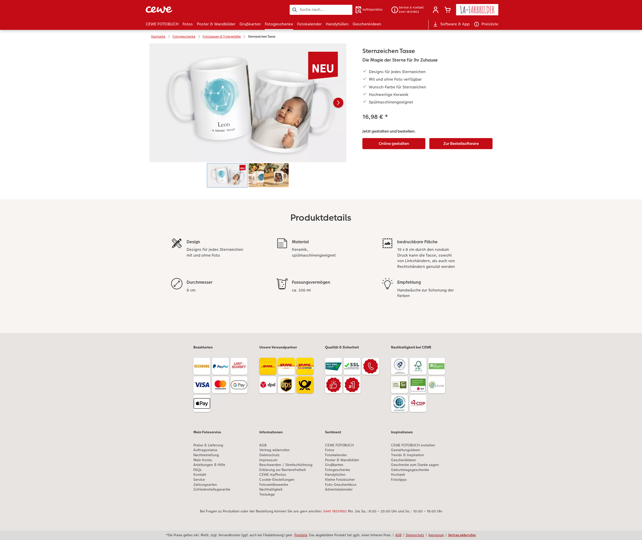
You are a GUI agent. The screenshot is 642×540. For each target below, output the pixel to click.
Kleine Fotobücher (340, 479)
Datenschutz (269, 455)
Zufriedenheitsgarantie (211, 489)
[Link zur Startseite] (195, 9)
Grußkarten (334, 464)
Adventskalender (339, 489)
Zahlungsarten (205, 484)
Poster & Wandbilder (342, 460)
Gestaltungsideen (405, 450)
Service (199, 479)
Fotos (329, 450)
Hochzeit (398, 474)
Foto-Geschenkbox (340, 484)
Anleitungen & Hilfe (209, 464)
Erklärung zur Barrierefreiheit (282, 469)
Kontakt (199, 474)
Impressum (268, 460)
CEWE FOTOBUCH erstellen (413, 445)
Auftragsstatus (205, 450)
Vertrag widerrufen (274, 450)
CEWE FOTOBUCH (339, 445)
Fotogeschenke (337, 469)
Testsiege (267, 494)
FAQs (197, 469)
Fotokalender (336, 455)
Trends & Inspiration (407, 455)
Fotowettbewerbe (273, 484)
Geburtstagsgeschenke (410, 469)
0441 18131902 (335, 511)
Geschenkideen (403, 460)
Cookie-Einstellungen (276, 479)
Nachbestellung (206, 455)
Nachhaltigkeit (270, 489)
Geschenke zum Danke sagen (415, 464)
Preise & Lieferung (208, 445)
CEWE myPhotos (272, 474)
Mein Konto (202, 460)
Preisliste (300, 534)
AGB (263, 445)
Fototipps (399, 479)
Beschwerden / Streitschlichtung (285, 464)
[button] (436, 10)
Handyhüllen (335, 474)
